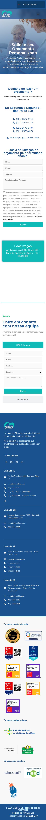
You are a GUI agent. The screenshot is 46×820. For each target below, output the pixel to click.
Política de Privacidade (23, 813)
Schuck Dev (32, 816)
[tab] (23, 345)
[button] (38, 14)
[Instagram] (6, 462)
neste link (27, 211)
